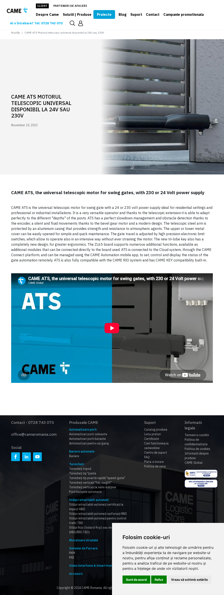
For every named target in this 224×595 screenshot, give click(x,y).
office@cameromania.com (34, 434)
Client (42, 6)
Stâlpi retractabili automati (89, 500)
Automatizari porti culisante (88, 434)
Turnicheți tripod (80, 469)
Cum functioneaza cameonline (156, 445)
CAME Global (194, 463)
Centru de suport (155, 453)
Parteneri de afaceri (70, 6)
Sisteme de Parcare (83, 548)
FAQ (147, 457)
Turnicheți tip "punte (82, 473)
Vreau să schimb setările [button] (189, 579)
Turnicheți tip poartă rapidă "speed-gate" (97, 478)
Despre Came (47, 14)
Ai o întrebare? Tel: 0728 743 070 (36, 23)
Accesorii (76, 574)
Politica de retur (155, 466)
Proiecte (104, 14)
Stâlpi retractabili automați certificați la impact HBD (96, 507)
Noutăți (15, 32)
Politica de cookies (197, 449)
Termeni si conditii (197, 435)
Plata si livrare (154, 462)
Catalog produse (155, 430)
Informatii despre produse (197, 455)
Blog (122, 14)
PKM (72, 553)
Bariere (74, 456)
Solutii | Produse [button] (77, 14)
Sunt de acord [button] (136, 579)
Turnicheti (76, 464)
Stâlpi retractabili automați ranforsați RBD (98, 514)
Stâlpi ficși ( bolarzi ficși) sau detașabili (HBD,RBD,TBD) (95, 530)
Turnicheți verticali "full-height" (90, 483)
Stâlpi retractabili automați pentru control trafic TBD (97, 520)
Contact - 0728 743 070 (32, 422)
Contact (152, 14)
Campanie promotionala (183, 14)
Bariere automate (81, 451)
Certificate (151, 439)
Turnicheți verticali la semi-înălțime (92, 487)
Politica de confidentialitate (196, 442)
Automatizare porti (83, 430)
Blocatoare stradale (83, 540)
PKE (71, 557)
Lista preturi (152, 434)
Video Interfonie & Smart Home (91, 566)
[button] (80, 23)
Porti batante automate (85, 492)
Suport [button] (136, 14)
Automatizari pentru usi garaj (89, 443)
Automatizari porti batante (87, 439)
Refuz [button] (159, 579)
